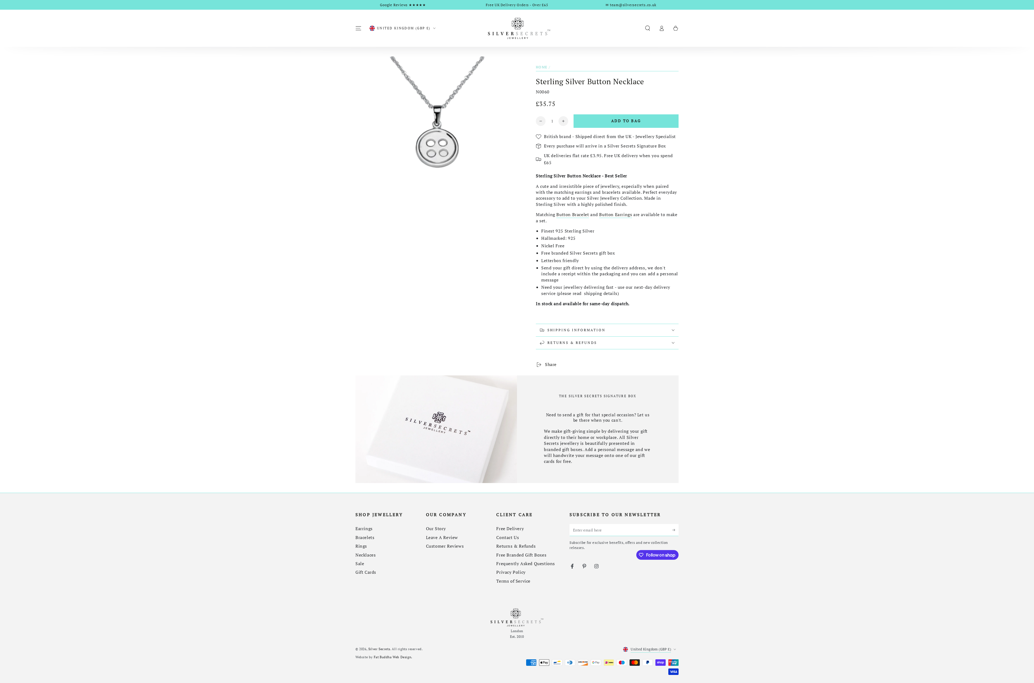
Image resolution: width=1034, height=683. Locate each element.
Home (541, 67)
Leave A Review (442, 537)
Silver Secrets (379, 649)
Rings (361, 546)
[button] (648, 28)
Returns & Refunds (516, 546)
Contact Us (507, 537)
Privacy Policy (510, 572)
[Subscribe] (675, 530)
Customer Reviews (445, 546)
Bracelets (364, 537)
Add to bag (626, 120)
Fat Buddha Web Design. (393, 657)
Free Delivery (510, 528)
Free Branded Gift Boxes (521, 555)
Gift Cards (365, 572)
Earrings (364, 528)
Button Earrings (615, 214)
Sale (359, 563)
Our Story (436, 528)
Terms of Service (513, 581)
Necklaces (365, 555)
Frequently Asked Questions (525, 563)
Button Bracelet (572, 214)
